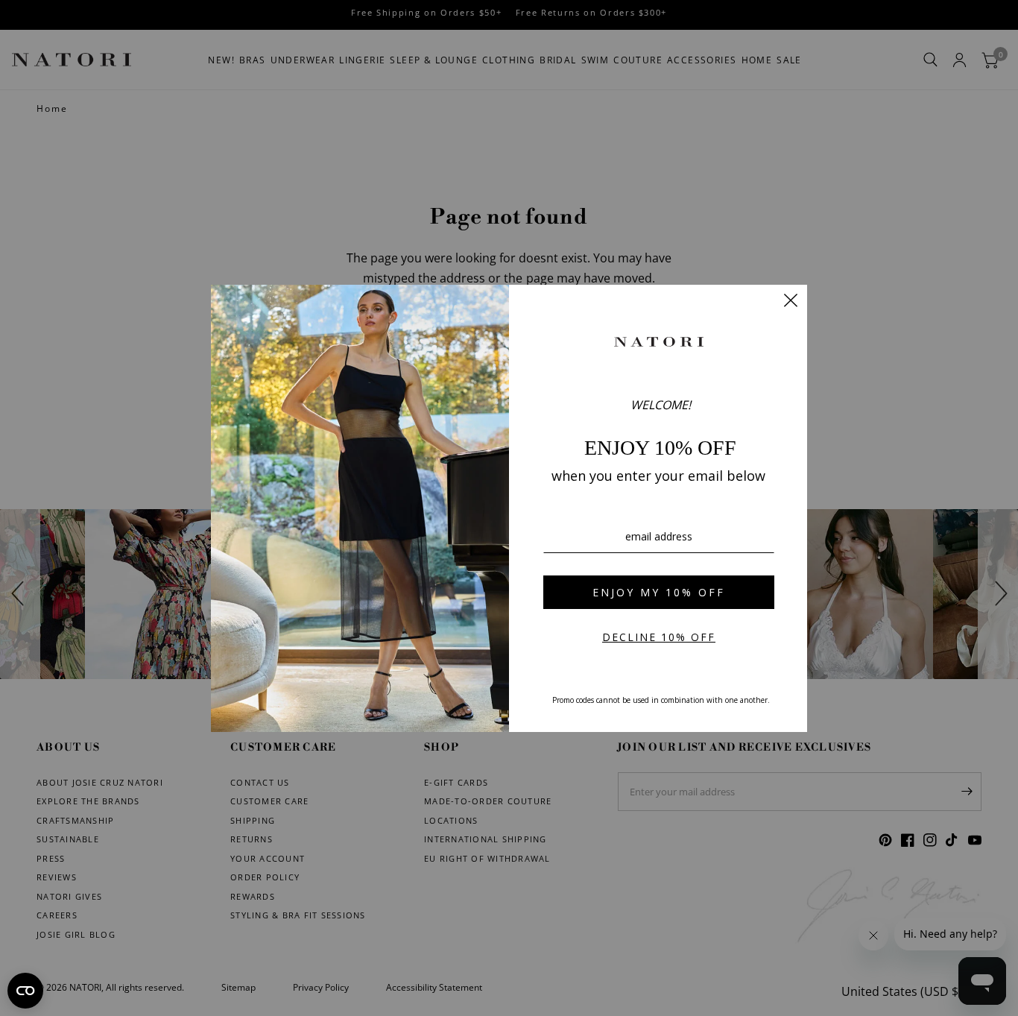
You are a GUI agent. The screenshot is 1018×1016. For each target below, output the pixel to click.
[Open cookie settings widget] (25, 991)
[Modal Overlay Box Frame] (509, 508)
